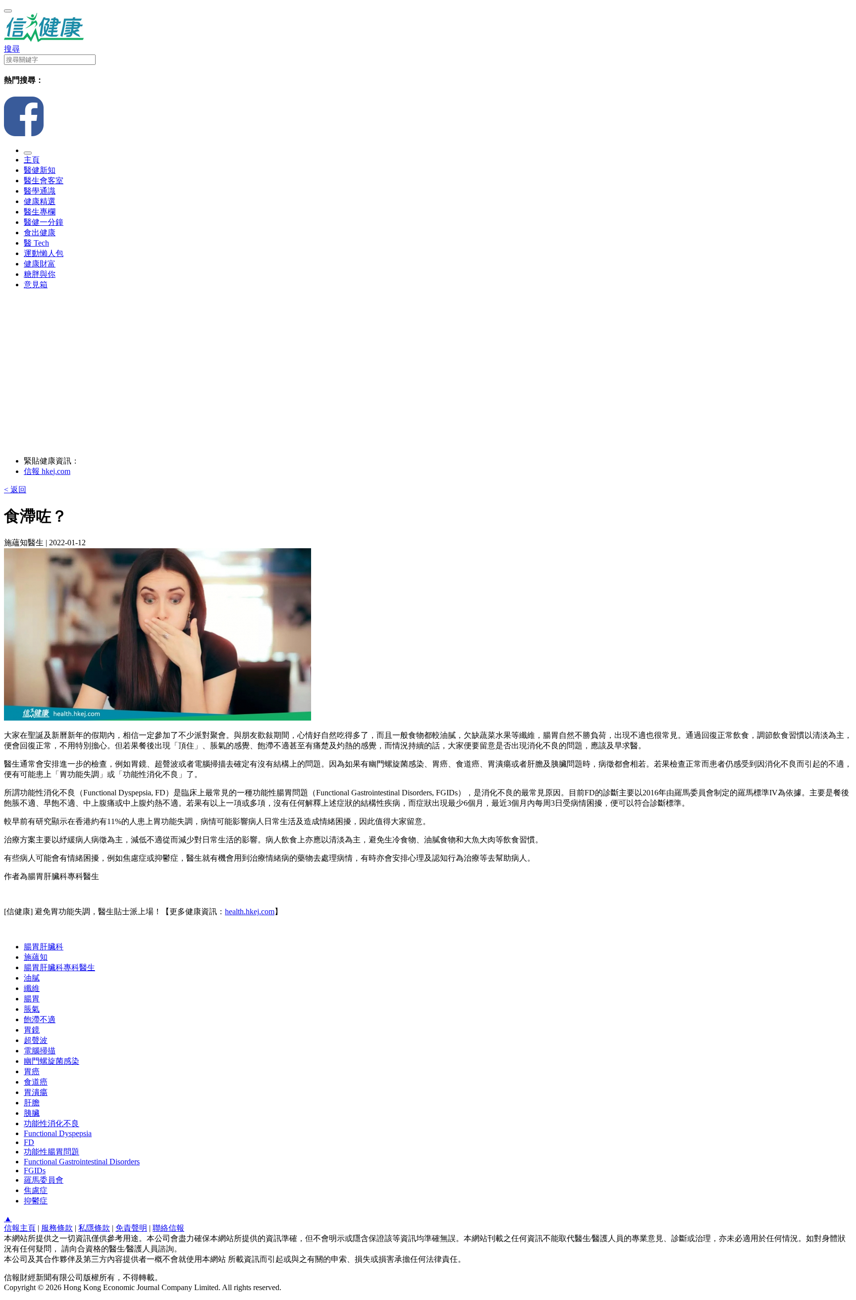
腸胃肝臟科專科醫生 (59, 967)
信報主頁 (20, 1228)
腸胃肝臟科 (43, 946)
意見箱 (36, 284)
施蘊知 (36, 957)
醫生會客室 (43, 180)
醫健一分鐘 (43, 222)
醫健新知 (39, 170)
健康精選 (39, 201)
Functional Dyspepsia (58, 1133)
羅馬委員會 (43, 1180)
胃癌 (32, 1071)
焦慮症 (36, 1190)
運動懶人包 (43, 253)
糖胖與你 (39, 274)
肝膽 (32, 1102)
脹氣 (32, 1009)
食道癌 (36, 1082)
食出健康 (39, 232)
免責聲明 (131, 1228)
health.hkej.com (249, 911)
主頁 (32, 160)
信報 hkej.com (47, 471)
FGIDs (35, 1170)
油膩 (32, 978)
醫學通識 (39, 191)
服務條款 (57, 1228)
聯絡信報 (168, 1228)
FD (29, 1142)
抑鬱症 (36, 1200)
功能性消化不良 (51, 1123)
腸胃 (32, 998)
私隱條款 (94, 1228)
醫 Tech (36, 243)
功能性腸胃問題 (51, 1151)
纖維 (32, 988)
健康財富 (39, 264)
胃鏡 (32, 1030)
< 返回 (15, 489)
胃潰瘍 (36, 1092)
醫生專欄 (39, 212)
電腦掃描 (39, 1050)
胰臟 (32, 1113)
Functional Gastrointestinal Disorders (82, 1161)
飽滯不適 (39, 1019)
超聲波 (36, 1040)
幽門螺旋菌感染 (51, 1061)
